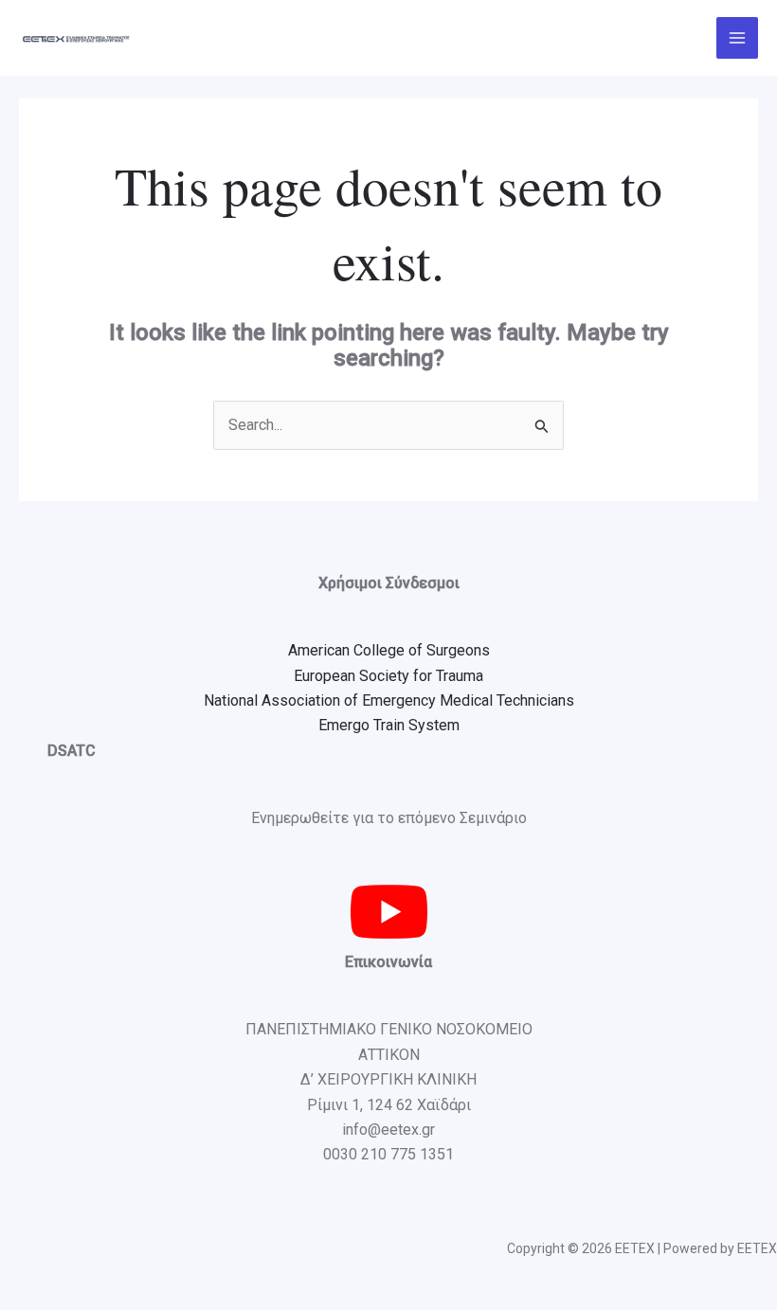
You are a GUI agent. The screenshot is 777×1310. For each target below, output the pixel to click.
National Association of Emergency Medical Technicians (389, 700)
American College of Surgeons (389, 650)
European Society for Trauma (388, 676)
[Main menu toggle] (737, 38)
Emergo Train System (389, 725)
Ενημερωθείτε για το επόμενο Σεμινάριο (389, 818)
